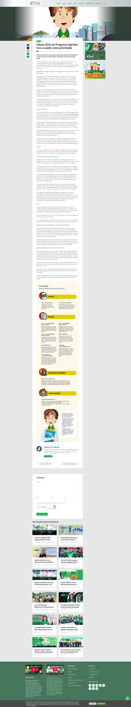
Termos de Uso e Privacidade (74, 685)
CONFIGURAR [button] (92, 703)
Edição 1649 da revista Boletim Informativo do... (69, 583)
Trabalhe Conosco (72, 682)
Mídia (64, 3)
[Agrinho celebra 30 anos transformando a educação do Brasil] (44, 642)
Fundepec (91, 677)
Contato (97, 3)
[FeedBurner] (96, 688)
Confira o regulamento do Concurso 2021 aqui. (47, 156)
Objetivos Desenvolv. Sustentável (75, 680)
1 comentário (48, 653)
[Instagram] (90, 685)
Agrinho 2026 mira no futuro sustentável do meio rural (44, 583)
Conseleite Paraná (93, 674)
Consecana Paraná (93, 671)
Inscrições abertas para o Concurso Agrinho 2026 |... (69, 561)
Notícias (59, 3)
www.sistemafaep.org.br (72, 114)
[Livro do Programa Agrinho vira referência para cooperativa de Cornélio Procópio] (44, 597)
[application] (34, 669)
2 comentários (73, 563)
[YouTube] (100, 685)
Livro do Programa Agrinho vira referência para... (44, 606)
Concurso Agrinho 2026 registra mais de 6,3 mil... (42, 539)
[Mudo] (38, 674)
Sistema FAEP (89, 3)
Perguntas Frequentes (73, 669)
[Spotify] (93, 688)
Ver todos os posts (48, 456)
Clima (75, 3)
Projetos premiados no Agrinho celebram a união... (70, 628)
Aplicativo (70, 677)
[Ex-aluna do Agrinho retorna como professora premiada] (71, 597)
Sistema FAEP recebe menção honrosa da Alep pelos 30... (71, 651)
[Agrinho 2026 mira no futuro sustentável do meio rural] (44, 574)
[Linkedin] (96, 685)
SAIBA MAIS (33, 705)
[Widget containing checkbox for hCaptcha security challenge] (47, 507)
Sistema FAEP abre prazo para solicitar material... (69, 539)
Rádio (76, 550)
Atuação (41, 527)
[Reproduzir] (27, 674)
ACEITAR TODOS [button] (101, 703)
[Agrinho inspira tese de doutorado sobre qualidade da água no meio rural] (44, 552)
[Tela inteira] (40, 674)
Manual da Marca (72, 674)
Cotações (81, 3)
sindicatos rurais (33, 690)
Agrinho (38, 41)
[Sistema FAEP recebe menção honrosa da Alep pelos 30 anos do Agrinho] (71, 642)
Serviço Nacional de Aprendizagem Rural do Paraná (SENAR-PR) (34, 689)
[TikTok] (103, 685)
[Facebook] (93, 685)
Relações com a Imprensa (43, 51)
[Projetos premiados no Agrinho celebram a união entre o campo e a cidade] (71, 619)
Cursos (69, 3)
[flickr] (90, 688)
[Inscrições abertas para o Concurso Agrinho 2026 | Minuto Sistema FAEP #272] (71, 552)
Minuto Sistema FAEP (69, 550)
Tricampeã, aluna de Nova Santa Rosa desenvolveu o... (43, 628)
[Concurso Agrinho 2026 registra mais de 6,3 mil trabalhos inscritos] (44, 530)
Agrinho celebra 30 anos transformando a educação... (44, 651)
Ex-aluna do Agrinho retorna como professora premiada (70, 606)
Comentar (61, 51)
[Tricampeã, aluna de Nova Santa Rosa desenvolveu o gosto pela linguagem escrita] (44, 619)
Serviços (74, 574)
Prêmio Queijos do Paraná (66, 574)
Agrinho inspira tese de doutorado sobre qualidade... (44, 561)
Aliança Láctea (92, 669)
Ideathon (77, 572)
